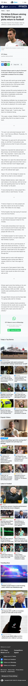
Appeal (16, 652)
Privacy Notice (19, 669)
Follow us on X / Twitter (10, 656)
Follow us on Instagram (10, 665)
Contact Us (3, 671)
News (3, 10)
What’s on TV (5, 652)
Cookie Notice (11, 671)
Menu (5, 2)
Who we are (4, 669)
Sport (8, 10)
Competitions (18, 650)
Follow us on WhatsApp (10, 662)
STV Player (4, 650)
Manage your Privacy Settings (9, 676)
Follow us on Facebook (10, 659)
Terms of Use (11, 669)
